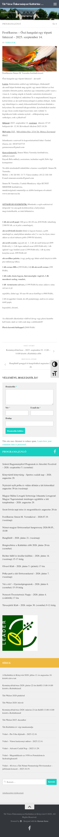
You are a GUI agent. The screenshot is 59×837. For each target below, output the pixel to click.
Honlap (9, 418)
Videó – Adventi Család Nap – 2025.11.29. (20, 748)
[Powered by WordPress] (21, 821)
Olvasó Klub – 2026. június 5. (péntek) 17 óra (23, 566)
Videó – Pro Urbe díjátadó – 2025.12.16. (19, 734)
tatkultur (10, 42)
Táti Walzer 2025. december (14, 719)
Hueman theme (42, 821)
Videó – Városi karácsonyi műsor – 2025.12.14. (22, 741)
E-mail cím (36, 407)
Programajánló (11, 23)
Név (8, 407)
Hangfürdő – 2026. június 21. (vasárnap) (21, 537)
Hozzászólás (11, 386)
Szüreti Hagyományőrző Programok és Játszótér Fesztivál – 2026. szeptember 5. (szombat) (29, 465)
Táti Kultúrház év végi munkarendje (17, 727)
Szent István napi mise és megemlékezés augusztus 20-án (29, 509)
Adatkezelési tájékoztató (13, 792)
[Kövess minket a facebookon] (55, 451)
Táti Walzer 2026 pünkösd (13, 695)
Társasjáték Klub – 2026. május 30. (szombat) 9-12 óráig (29, 605)
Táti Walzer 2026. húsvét (12, 702)
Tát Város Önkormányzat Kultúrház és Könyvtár (23, 4)
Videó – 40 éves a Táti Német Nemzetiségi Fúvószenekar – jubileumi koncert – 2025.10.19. (27, 767)
